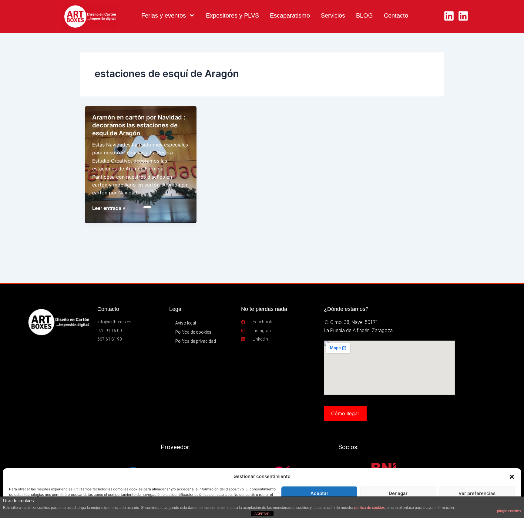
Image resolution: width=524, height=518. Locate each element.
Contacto (396, 15)
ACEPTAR (262, 514)
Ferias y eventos (163, 15)
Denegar (398, 493)
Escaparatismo (290, 15)
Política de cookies (193, 332)
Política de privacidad (195, 341)
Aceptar (319, 493)
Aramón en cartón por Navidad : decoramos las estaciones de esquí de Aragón (138, 125)
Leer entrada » (109, 208)
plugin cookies (509, 511)
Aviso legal (185, 323)
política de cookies (369, 508)
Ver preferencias (476, 493)
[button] (512, 477)
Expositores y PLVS (232, 15)
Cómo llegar (345, 413)
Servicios (333, 15)
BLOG (364, 15)
